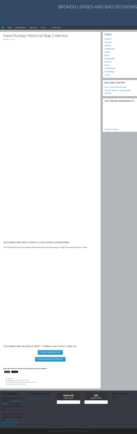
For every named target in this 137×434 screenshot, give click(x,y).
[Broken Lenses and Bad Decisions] (3, 27)
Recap (106, 65)
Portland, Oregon (111, 129)
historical (17, 380)
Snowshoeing (109, 68)
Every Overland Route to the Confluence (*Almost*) (20, 382)
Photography (20, 27)
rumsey (27, 380)
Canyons (107, 39)
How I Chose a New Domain (115, 87)
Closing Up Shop (36, 398)
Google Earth (9, 378)
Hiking (107, 52)
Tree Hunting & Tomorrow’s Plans (15, 384)
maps (22, 380)
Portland (107, 62)
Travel (106, 75)
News (106, 55)
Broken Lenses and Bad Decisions (97, 6)
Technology (109, 71)
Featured (108, 42)
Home (9, 27)
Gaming (107, 45)
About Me (33, 27)
